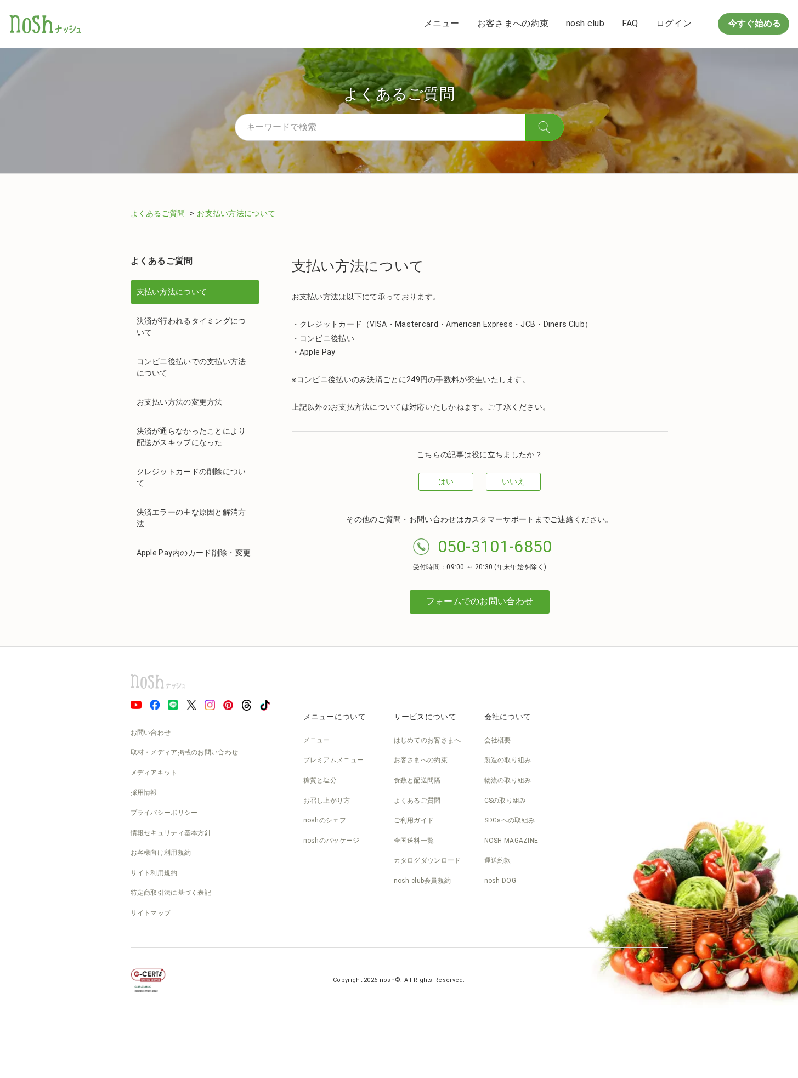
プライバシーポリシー (164, 812)
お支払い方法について (236, 213)
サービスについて (425, 716)
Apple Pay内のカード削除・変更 (194, 552)
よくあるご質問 (159, 213)
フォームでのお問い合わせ (480, 601)
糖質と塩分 (320, 780)
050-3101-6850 (495, 546)
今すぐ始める (753, 23)
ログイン (674, 23)
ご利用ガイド (414, 820)
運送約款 (497, 860)
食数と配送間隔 (417, 780)
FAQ (630, 23)
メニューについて (334, 716)
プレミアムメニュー (333, 760)
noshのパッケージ (331, 840)
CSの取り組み (505, 800)
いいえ (513, 481)
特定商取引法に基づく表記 (171, 893)
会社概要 (497, 740)
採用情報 (144, 792)
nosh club (585, 23)
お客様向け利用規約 (161, 852)
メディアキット (154, 772)
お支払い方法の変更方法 (180, 402)
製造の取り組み (507, 760)
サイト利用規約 (154, 873)
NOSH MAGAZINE (511, 840)
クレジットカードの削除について (191, 477)
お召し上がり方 (326, 800)
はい (446, 481)
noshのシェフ (324, 820)
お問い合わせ (151, 732)
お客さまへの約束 (512, 23)
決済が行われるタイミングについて (191, 326)
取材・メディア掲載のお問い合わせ (185, 752)
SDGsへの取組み (509, 820)
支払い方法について (172, 291)
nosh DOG (500, 880)
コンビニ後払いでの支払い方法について (191, 367)
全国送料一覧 (414, 840)
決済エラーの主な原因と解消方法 (191, 518)
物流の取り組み (507, 780)
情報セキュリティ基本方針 (171, 833)
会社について (507, 716)
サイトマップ (151, 913)
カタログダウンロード (427, 860)
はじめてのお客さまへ (427, 740)
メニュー (442, 23)
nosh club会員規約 (422, 880)
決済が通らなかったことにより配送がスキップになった (191, 437)
